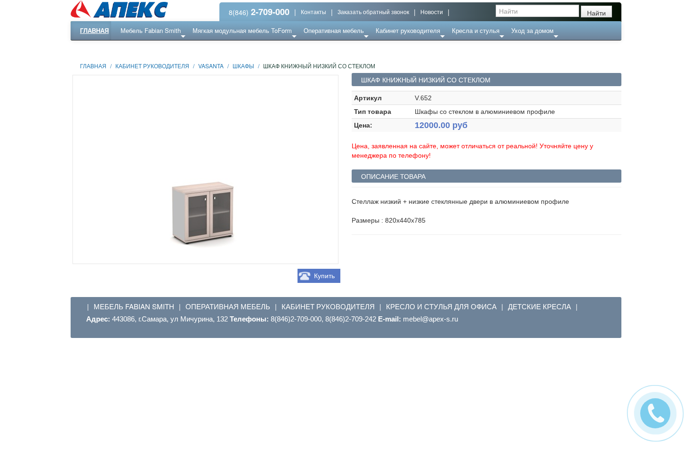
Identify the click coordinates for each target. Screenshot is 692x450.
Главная (94, 30)
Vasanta (211, 66)
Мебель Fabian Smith (151, 30)
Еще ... (137, 49)
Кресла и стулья (475, 30)
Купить (324, 276)
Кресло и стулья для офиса (441, 306)
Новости (431, 12)
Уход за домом (532, 30)
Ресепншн (173, 49)
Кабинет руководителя (408, 30)
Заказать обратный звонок (373, 12)
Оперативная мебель (334, 30)
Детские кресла (539, 306)
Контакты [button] (313, 12)
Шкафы (243, 66)
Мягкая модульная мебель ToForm (242, 30)
